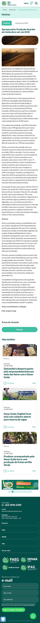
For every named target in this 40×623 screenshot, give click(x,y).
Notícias (19, 330)
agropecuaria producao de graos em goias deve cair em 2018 (27, 10)
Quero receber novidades (13, 610)
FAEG (34, 383)
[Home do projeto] (9, 3)
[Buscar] (36, 3)
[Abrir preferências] (3, 619)
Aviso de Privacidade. (28, 605)
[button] (36, 485)
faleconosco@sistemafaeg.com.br (12, 511)
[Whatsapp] (33, 616)
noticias (12, 10)
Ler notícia (10, 383)
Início (5, 10)
